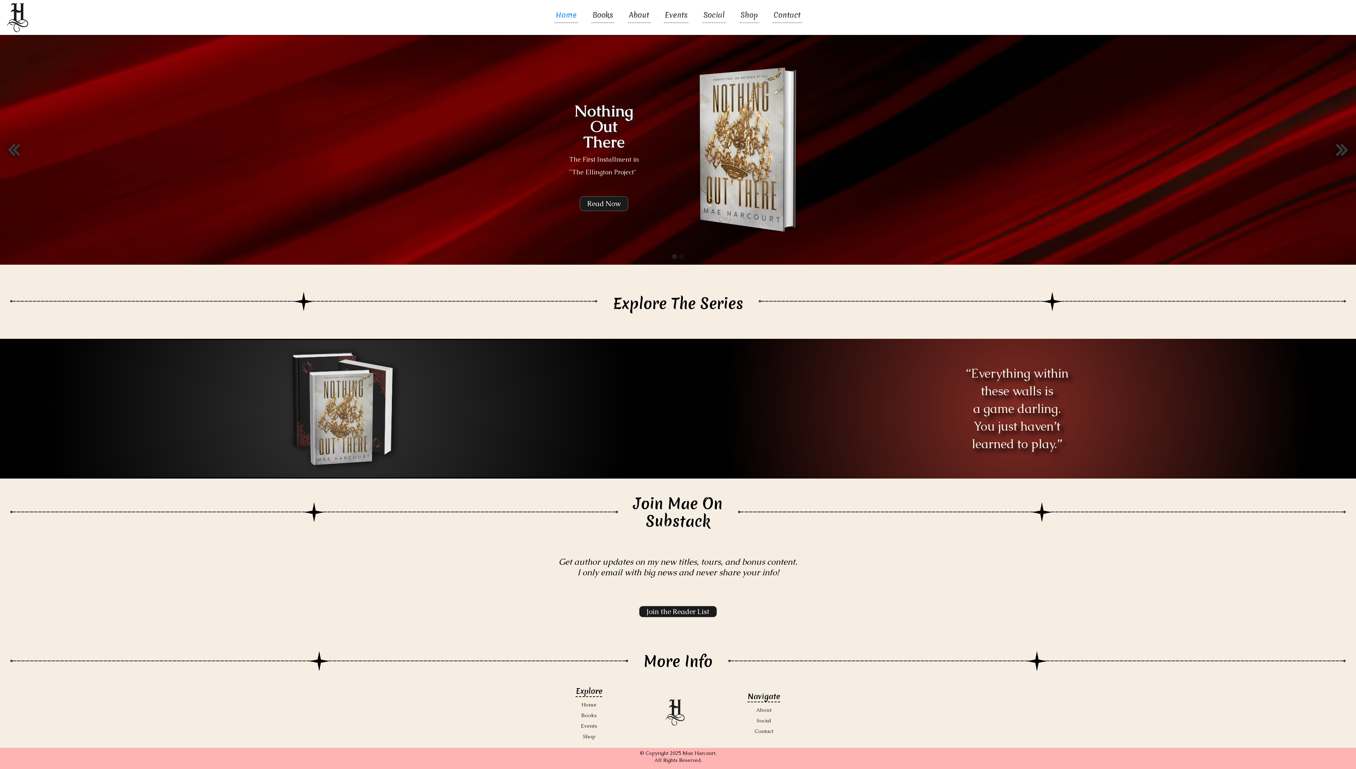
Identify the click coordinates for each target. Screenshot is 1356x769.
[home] (17, 17)
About (639, 16)
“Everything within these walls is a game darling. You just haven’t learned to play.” (1017, 408)
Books (603, 16)
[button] (14, 150)
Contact (787, 16)
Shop (749, 16)
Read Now (604, 203)
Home (566, 16)
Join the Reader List (678, 611)
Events (676, 16)
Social (714, 16)
